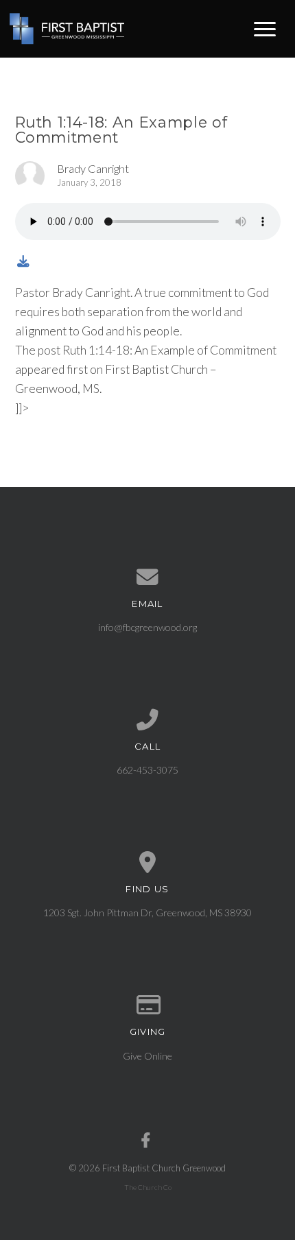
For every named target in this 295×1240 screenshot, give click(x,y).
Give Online (147, 1056)
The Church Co (148, 1187)
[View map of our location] (148, 863)
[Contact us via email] (148, 577)
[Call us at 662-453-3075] (148, 720)
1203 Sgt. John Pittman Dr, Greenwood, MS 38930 (147, 912)
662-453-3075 (147, 770)
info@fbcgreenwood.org (147, 627)
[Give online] (148, 1005)
